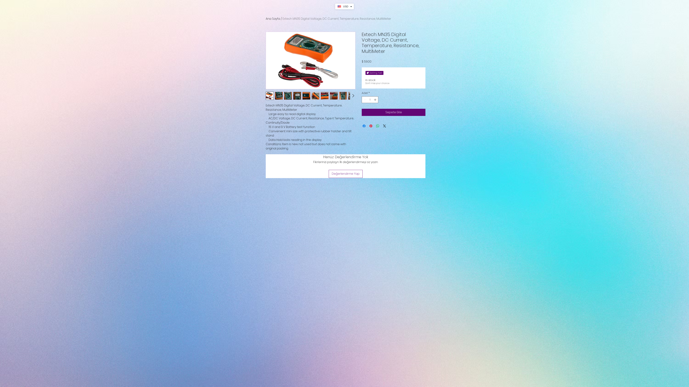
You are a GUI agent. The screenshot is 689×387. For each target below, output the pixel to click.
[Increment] (375, 100)
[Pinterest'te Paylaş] (371, 126)
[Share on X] (384, 126)
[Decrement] (364, 100)
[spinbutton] (370, 100)
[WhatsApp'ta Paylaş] (378, 126)
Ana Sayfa (273, 19)
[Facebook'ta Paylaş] (364, 126)
